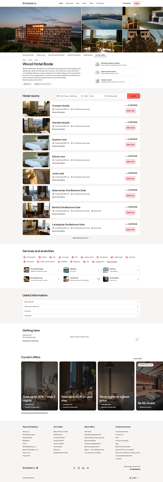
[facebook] (74, 468)
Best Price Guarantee (122, 447)
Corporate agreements (93, 444)
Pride (24, 444)
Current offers (100, 55)
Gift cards (88, 432)
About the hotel (28, 55)
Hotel (24, 60)
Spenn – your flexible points (94, 450)
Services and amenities (56, 55)
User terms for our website (124, 450)
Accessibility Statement (123, 456)
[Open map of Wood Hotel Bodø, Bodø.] (137, 339)
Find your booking (121, 441)
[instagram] (79, 468)
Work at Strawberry (29, 450)
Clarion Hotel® (59, 444)
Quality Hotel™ (59, 441)
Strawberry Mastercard (93, 435)
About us (26, 432)
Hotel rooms (41, 55)
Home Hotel (58, 447)
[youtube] (88, 468)
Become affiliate (90, 441)
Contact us (119, 435)
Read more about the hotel (32, 80)
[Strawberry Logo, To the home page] (29, 3)
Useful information (74, 55)
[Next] (47, 109)
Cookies (118, 459)
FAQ (116, 438)
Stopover (57, 450)
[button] (36, 108)
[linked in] (83, 468)
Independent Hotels (61, 453)
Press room (27, 453)
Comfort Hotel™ (59, 438)
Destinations (58, 435)
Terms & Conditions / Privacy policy (127, 453)
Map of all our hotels (61, 432)
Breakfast (26, 441)
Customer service (121, 432)
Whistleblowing (28, 447)
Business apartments (92, 447)
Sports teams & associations (94, 438)
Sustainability (27, 438)
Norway (30, 60)
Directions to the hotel (30, 341)
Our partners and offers (93, 453)
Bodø (36, 60)
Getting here (88, 55)
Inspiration (26, 456)
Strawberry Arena (29, 435)
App (116, 444)
